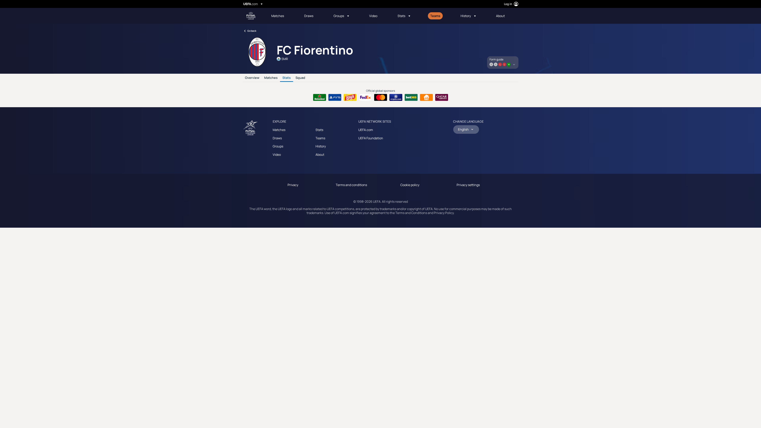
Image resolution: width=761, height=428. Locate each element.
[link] (278, 16)
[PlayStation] (334, 97)
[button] (341, 16)
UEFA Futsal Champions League (251, 16)
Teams (320, 138)
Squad (300, 78)
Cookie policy (409, 185)
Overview (252, 78)
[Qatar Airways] (441, 97)
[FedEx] (365, 97)
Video (277, 154)
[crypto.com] (395, 97)
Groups (278, 146)
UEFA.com (365, 130)
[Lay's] (350, 97)
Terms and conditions (351, 185)
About (319, 154)
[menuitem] (283, 16)
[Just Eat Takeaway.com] (426, 97)
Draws (277, 138)
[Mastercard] (380, 97)
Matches (271, 78)
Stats (286, 78)
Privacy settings (468, 185)
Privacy (293, 185)
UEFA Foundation (370, 138)
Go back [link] (251, 30)
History (320, 146)
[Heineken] (319, 97)
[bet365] (411, 97)
